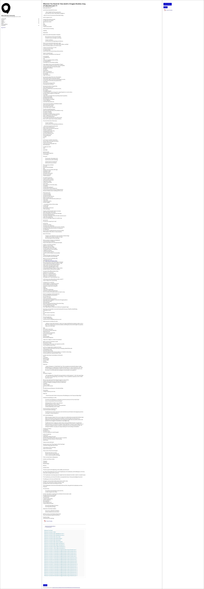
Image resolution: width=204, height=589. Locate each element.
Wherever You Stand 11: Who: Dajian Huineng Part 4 (54, 548)
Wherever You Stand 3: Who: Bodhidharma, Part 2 (54, 535)
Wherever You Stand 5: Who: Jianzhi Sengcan (53, 538)
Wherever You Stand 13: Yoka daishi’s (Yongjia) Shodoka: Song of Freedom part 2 (60, 551)
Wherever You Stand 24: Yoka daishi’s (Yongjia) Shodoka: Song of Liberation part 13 (60, 569)
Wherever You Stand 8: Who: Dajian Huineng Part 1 (54, 543)
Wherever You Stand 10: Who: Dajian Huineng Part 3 (54, 546)
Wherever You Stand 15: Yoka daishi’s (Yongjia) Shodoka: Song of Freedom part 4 (60, 554)
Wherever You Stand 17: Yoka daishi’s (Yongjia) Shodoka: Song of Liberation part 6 (60, 557)
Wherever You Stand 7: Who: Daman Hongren (53, 541)
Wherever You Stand (48, 530)
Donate (45, 585)
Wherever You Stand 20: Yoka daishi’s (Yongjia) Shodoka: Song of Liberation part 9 (60, 562)
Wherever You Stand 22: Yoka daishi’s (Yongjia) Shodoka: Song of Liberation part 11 (60, 565)
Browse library (167, 4)
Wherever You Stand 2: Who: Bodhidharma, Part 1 (54, 533)
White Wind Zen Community (8, 15)
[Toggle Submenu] (39, 18)
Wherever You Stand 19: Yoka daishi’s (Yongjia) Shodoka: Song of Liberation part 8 (60, 561)
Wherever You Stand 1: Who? (50, 532)
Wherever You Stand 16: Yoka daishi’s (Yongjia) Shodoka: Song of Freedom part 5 (60, 556)
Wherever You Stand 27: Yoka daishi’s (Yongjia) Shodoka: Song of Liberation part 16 (60, 574)
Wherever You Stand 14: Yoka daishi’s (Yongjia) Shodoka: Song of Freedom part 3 (60, 553)
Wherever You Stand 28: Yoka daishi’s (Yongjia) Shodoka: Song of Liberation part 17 (60, 575)
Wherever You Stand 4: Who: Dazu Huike (52, 536)
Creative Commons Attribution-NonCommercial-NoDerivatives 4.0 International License (66, 587)
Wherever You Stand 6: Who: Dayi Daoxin (52, 540)
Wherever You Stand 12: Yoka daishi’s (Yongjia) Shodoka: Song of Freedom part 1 (60, 549)
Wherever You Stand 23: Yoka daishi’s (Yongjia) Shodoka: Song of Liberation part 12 (60, 567)
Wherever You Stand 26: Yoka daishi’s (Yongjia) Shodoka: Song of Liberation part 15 (60, 572)
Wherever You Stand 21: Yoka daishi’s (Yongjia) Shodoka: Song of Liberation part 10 (60, 564)
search (4, 27)
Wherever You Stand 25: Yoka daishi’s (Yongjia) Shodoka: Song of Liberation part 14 (60, 570)
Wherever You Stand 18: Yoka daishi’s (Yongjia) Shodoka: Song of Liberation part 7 (60, 559)
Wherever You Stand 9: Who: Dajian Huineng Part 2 (54, 545)
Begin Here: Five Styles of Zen (51, 260)
